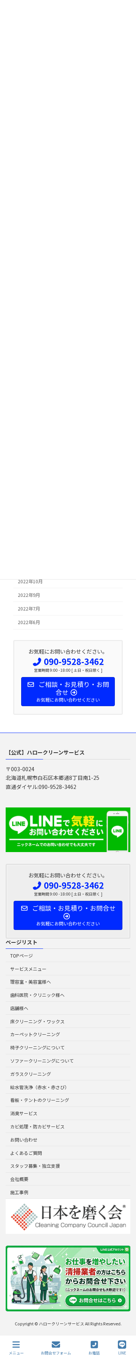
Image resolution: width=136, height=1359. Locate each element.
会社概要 (19, 1179)
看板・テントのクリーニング (39, 1100)
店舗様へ (19, 1008)
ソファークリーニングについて (42, 1060)
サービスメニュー (28, 968)
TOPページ (21, 955)
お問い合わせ (23, 1139)
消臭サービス (23, 1113)
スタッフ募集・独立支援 (35, 1166)
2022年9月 (29, 595)
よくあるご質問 (26, 1153)
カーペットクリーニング (35, 1034)
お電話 (94, 1352)
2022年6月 (29, 622)
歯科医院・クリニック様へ (37, 995)
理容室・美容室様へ (30, 982)
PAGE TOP (124, 1324)
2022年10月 (30, 581)
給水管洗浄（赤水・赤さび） (39, 1087)
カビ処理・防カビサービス (37, 1126)
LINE (122, 1352)
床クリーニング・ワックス (37, 1021)
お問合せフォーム (56, 1352)
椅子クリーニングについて (37, 1047)
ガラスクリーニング (30, 1074)
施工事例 (19, 1192)
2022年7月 (29, 608)
